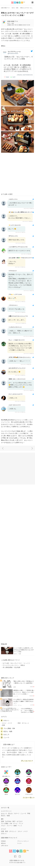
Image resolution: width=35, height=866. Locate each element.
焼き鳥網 (17, 667)
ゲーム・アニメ (18, 823)
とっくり (27, 663)
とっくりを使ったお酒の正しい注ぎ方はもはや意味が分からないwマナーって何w (24, 649)
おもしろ (6, 734)
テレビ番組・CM (9, 728)
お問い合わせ (4, 845)
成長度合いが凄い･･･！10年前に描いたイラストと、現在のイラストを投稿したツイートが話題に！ (23, 692)
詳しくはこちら (26, 761)
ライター (19, 843)
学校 (28, 813)
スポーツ (16, 813)
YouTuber (8, 821)
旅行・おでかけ (17, 821)
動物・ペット (18, 825)
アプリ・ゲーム (17, 705)
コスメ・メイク (7, 723)
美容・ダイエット (23, 723)
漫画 (2, 821)
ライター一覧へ (28, 797)
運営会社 (3, 843)
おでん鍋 (6, 663)
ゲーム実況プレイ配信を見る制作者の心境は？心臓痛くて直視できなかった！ (23, 701)
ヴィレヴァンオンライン (11, 665)
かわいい (6, 720)
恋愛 (14, 687)
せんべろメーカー (16, 663)
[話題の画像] (17, 2)
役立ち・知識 (17, 653)
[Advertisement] (17, 173)
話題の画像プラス (12, 21)
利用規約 (3, 841)
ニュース (15, 696)
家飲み (23, 665)
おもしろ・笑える (7, 813)
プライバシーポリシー (23, 841)
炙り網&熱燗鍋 (7, 667)
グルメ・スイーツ (7, 825)
